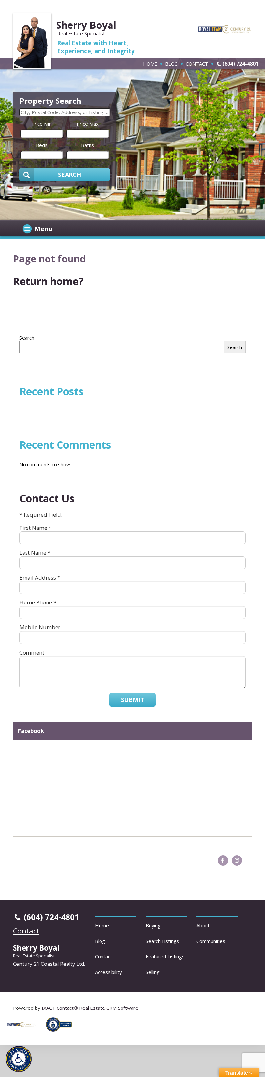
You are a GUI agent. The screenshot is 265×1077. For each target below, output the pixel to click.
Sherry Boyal (86, 25)
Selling (153, 972)
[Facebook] (223, 860)
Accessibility (108, 972)
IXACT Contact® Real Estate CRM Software (90, 1008)
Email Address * (39, 577)
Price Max (88, 124)
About (203, 925)
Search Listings (162, 941)
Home (150, 63)
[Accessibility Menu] (18, 1059)
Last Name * (34, 552)
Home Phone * (37, 602)
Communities (210, 941)
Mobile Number (39, 627)
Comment (31, 652)
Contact (197, 63)
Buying (153, 925)
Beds (42, 145)
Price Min (41, 124)
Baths (87, 145)
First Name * (35, 527)
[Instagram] (237, 860)
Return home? (48, 281)
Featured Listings (165, 956)
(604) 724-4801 (240, 63)
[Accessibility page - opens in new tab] (61, 1033)
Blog (171, 63)
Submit (132, 700)
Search (26, 338)
